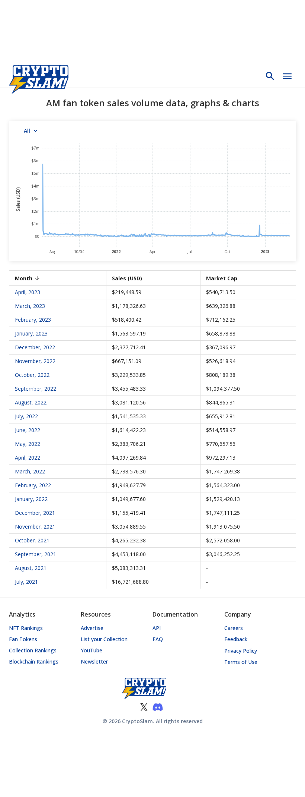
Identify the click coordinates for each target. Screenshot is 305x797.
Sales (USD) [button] (127, 278)
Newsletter (94, 661)
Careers (233, 627)
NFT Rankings (26, 627)
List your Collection (104, 639)
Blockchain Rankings (33, 661)
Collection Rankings (33, 650)
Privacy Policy (240, 650)
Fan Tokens (23, 639)
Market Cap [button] (221, 278)
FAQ (157, 639)
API (156, 627)
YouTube (91, 650)
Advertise (92, 627)
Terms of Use (240, 661)
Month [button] (23, 278)
